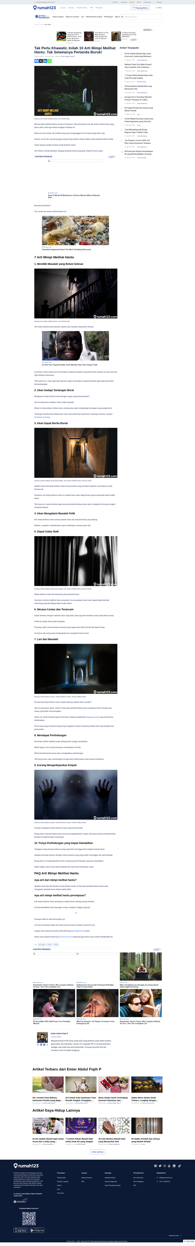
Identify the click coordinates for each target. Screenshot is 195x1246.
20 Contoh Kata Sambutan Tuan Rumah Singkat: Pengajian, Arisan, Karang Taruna (80, 1099)
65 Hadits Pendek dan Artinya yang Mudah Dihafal (139, 109)
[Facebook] (36, 61)
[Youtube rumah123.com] (169, 1166)
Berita (139, 2)
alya (138, 114)
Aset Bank (124, 2)
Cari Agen (115, 2)
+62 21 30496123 (164, 1181)
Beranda (36, 24)
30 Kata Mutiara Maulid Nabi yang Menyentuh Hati (138, 87)
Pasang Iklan (142, 8)
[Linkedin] (45, 61)
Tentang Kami (61, 1178)
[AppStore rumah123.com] (21, 1230)
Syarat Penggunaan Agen (113, 1185)
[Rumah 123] (44, 8)
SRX (134, 1185)
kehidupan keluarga (42, 417)
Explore (132, 2)
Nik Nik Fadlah (141, 82)
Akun (160, 8)
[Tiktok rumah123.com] (179, 1166)
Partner (59, 1185)
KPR (82, 1181)
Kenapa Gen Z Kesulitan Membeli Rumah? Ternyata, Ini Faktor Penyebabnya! (138, 98)
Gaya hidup (119, 17)
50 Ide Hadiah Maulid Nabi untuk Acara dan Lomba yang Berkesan (138, 55)
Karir (58, 1189)
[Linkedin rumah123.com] (174, 1166)
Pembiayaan (108, 17)
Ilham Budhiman (142, 60)
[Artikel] (42, 16)
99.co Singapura (138, 1181)
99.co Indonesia (138, 1178)
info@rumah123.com (165, 1178)
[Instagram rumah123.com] (164, 1166)
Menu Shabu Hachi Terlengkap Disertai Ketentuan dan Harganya (113, 1099)
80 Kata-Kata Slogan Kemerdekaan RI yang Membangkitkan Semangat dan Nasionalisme (139, 152)
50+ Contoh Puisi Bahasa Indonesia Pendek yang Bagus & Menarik (47, 1099)
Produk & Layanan (62, 1181)
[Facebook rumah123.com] (155, 1166)
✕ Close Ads (189, 1241)
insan (139, 125)
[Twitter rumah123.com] (160, 1166)
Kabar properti (58, 17)
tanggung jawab (92, 717)
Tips (82, 17)
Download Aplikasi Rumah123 (45, 2)
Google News (79, 931)
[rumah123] (26, 1165)
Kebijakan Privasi (110, 1178)
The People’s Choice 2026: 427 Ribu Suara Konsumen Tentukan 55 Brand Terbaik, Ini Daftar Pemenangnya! (139, 142)
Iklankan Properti (86, 1178)
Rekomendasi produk (94, 17)
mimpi (56, 944)
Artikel (41, 24)
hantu (49, 944)
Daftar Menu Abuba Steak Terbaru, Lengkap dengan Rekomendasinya (143, 1099)
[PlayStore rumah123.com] (37, 1231)
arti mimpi (42, 944)
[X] (41, 61)
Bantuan (159, 2)
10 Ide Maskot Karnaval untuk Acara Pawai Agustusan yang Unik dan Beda (139, 120)
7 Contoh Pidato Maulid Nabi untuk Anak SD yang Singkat (139, 76)
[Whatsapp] (50, 61)
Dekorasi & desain (72, 17)
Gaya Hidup (47, 24)
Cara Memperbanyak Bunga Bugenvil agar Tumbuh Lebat (136, 131)
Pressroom (60, 1193)
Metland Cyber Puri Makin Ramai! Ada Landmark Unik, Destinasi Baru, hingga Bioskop (138, 66)
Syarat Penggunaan (111, 1181)
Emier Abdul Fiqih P (68, 56)
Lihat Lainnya (97, 1152)
